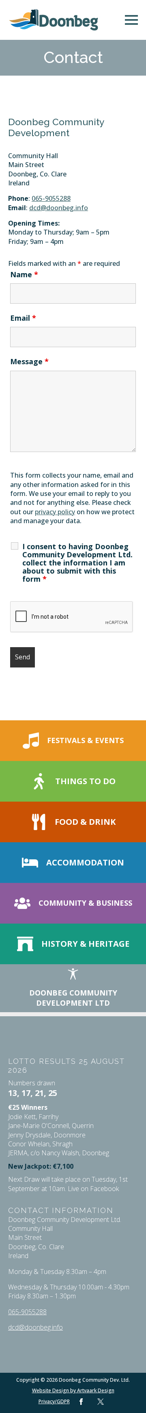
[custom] (100, 1401)
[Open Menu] (131, 19)
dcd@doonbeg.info (58, 207)
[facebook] (81, 1401)
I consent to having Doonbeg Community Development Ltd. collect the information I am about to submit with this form (77, 562)
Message (29, 361)
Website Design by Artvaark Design (73, 1390)
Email (23, 318)
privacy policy (55, 511)
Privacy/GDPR (54, 1401)
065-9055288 (51, 198)
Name (24, 274)
